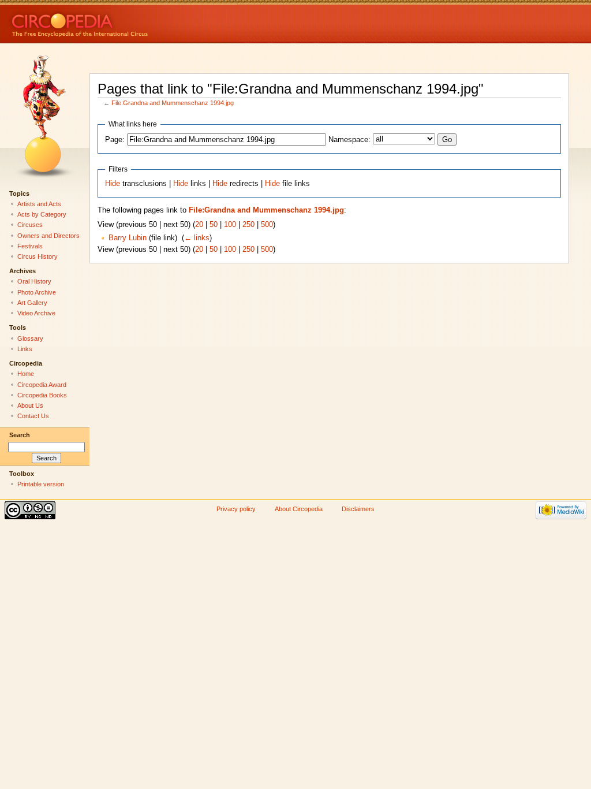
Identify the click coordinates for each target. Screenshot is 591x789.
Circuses (30, 224)
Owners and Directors (48, 235)
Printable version (40, 484)
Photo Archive (36, 292)
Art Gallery (32, 302)
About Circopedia (299, 508)
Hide (112, 184)
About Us (30, 405)
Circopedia (118, 21)
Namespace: (349, 140)
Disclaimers (358, 508)
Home (25, 373)
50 (214, 225)
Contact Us (33, 415)
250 (248, 225)
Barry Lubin (128, 238)
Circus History (37, 256)
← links (197, 238)
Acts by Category (41, 214)
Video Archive (36, 313)
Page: (115, 140)
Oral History (34, 281)
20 (199, 225)
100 (230, 225)
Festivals (30, 246)
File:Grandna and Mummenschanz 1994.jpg (172, 102)
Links (24, 348)
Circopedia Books (42, 395)
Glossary (30, 338)
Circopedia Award (41, 384)
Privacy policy (236, 508)
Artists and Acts (39, 203)
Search (19, 434)
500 (267, 225)
